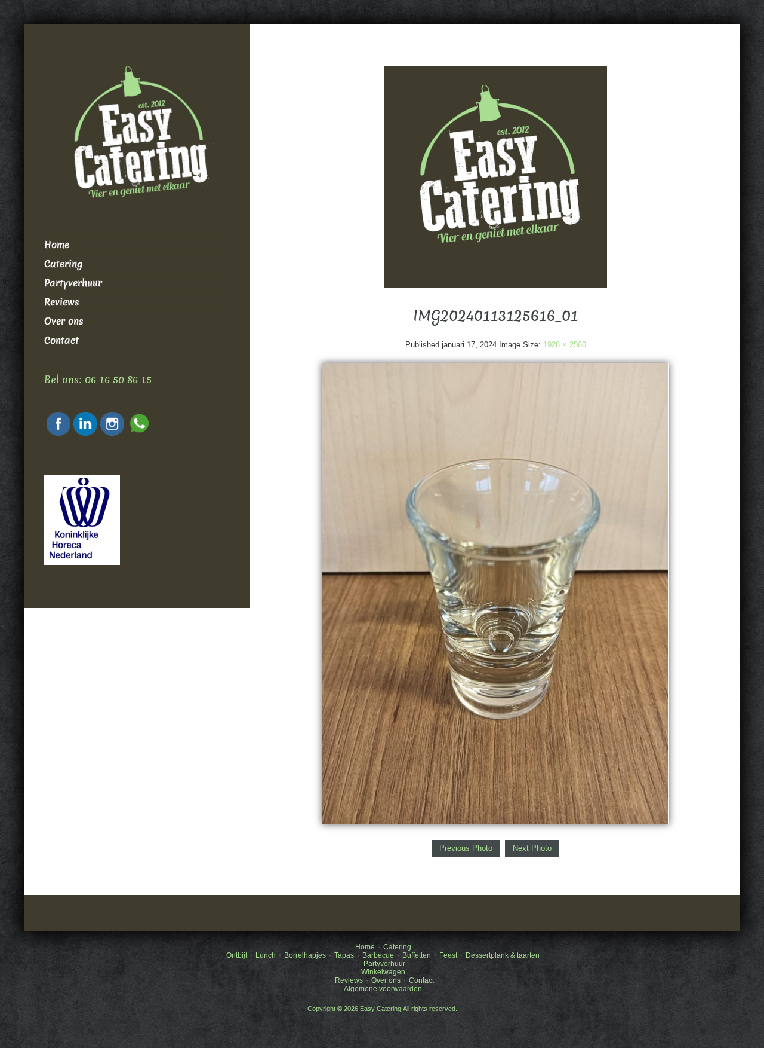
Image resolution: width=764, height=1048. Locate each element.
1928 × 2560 (564, 344)
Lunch (265, 955)
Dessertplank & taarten (503, 955)
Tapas (344, 955)
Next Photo (532, 848)
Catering (63, 264)
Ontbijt (236, 955)
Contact (61, 340)
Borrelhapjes (305, 955)
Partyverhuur (73, 283)
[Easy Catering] (495, 176)
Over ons (64, 321)
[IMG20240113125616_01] (495, 593)
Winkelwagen (383, 972)
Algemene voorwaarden (383, 989)
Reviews (61, 302)
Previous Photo (465, 848)
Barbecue (378, 955)
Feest (448, 955)
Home (56, 245)
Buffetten (416, 955)
